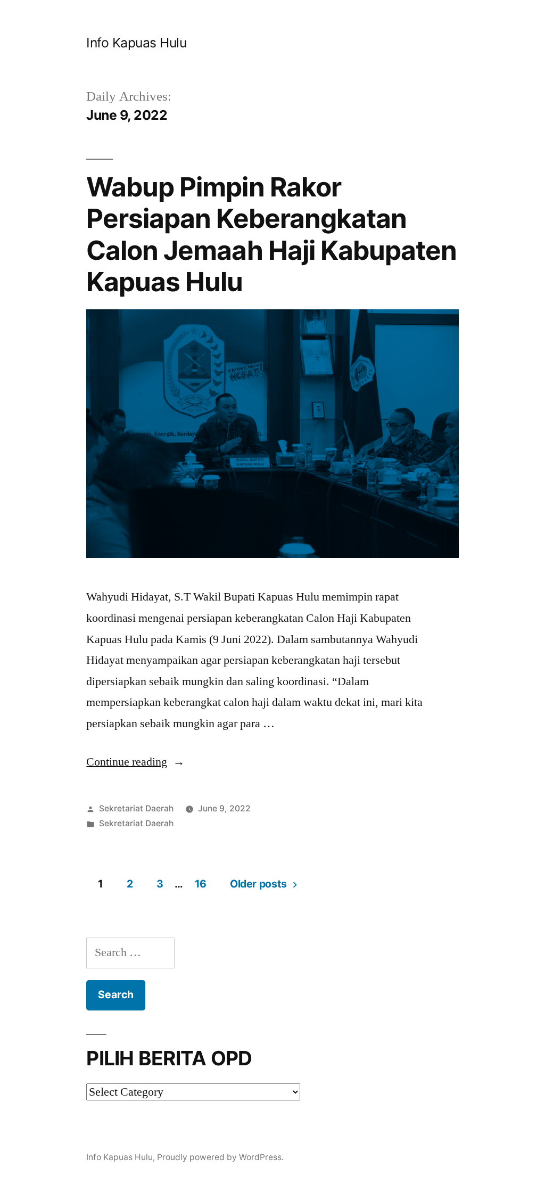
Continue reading (135, 761)
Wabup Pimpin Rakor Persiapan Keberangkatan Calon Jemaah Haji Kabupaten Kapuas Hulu (271, 234)
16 (201, 883)
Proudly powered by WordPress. (220, 1157)
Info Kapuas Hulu (136, 43)
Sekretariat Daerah (136, 808)
